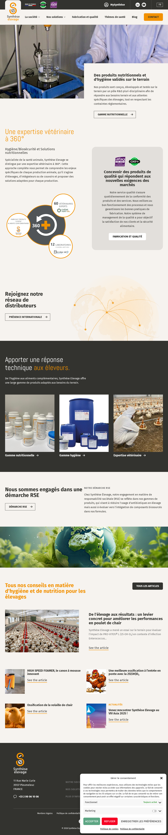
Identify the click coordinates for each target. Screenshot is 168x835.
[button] (161, 778)
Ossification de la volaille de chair (43, 716)
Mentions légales (45, 813)
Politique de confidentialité (132, 829)
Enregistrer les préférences (141, 821)
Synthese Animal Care (13, 11)
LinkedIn (138, 5)
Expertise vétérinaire (138, 426)
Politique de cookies (109, 829)
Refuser (109, 821)
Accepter (91, 821)
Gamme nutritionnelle (112, 114)
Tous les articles (147, 586)
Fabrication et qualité (127, 236)
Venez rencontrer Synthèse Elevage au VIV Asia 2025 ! (124, 716)
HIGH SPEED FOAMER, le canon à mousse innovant (43, 681)
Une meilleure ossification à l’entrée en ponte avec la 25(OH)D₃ (124, 681)
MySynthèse (117, 4)
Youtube (144, 5)
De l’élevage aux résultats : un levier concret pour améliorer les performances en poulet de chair (84, 631)
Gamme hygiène (84, 426)
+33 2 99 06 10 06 (29, 796)
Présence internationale (25, 317)
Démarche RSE (18, 506)
